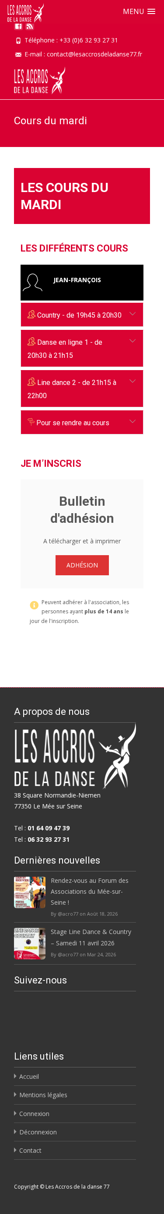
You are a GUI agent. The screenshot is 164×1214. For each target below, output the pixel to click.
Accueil (29, 1076)
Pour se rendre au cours (72, 423)
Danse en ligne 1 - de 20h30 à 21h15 (65, 349)
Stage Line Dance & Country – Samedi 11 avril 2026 (91, 937)
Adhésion (82, 565)
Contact (30, 1150)
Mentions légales (43, 1095)
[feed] (29, 29)
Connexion (34, 1113)
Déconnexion (38, 1132)
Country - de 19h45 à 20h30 (78, 315)
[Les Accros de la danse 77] (32, 78)
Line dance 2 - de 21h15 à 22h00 (72, 389)
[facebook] (18, 29)
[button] (139, 11)
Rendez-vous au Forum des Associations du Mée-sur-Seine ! (90, 891)
